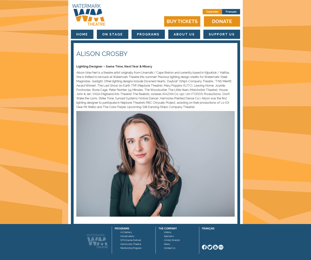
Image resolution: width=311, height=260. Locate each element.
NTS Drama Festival (130, 240)
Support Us (222, 34)
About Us (184, 34)
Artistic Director (172, 240)
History (167, 232)
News (167, 244)
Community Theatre (130, 244)
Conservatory (127, 236)
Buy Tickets (182, 21)
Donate (222, 21)
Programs (148, 34)
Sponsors (169, 236)
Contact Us (169, 248)
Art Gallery (126, 232)
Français (231, 11)
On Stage (112, 34)
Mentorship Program (131, 248)
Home (82, 34)
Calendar (212, 11)
